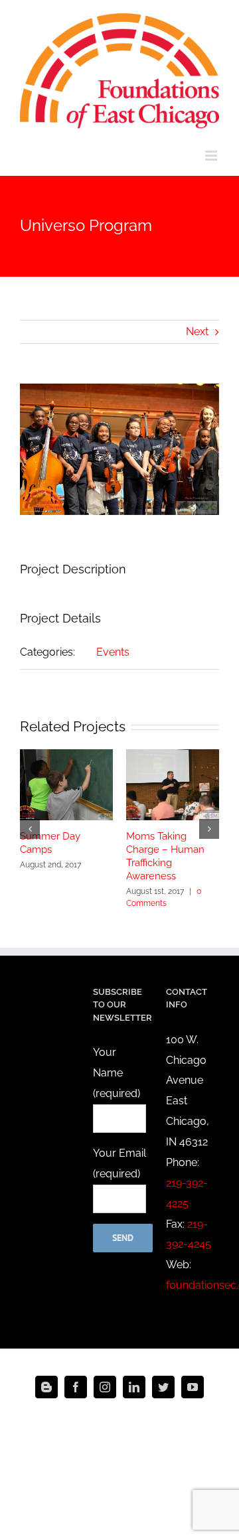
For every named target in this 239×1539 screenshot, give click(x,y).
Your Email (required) (119, 1163)
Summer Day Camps (50, 842)
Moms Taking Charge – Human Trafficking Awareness (165, 856)
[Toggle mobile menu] (212, 156)
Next (197, 331)
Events (112, 652)
